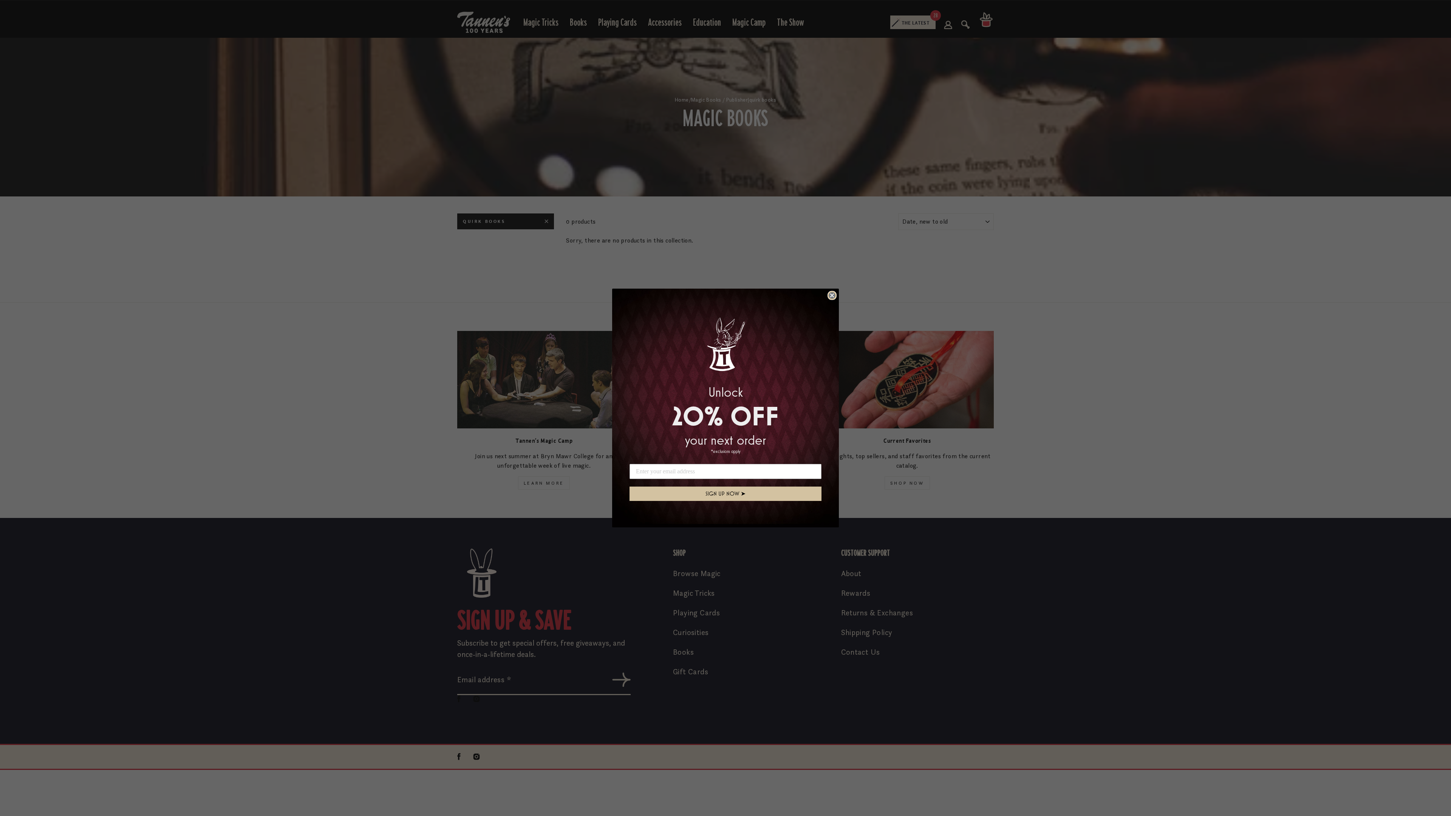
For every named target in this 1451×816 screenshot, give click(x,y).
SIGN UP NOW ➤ (725, 493)
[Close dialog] (832, 295)
